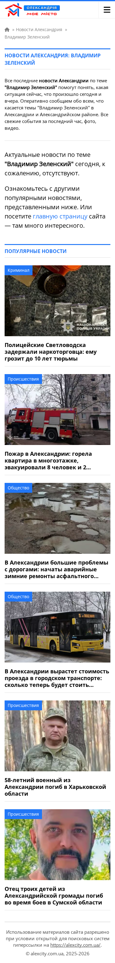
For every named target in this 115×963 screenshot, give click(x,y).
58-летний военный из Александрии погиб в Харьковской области (55, 787)
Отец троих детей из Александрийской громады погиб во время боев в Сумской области (54, 895)
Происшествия (23, 379)
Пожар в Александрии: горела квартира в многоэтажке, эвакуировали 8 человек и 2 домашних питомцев (48, 460)
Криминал (18, 270)
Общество (18, 488)
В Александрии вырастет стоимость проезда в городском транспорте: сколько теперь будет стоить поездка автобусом (57, 678)
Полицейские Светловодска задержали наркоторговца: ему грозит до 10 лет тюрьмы (51, 351)
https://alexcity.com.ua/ (75, 945)
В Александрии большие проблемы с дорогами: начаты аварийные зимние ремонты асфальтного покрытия (56, 569)
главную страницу (60, 216)
